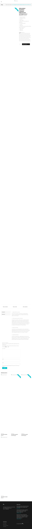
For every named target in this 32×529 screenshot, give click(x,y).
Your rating (3, 346)
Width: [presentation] (20, 29)
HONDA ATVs (22, 32)
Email (3, 362)
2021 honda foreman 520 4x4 (27, 35)
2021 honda (28, 33)
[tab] (6, 312)
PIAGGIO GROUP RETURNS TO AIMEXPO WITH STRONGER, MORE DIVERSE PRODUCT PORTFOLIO (22, 511)
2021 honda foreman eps (22, 36)
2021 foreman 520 (25, 33)
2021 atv (21, 33)
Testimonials (4, 526)
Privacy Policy (4, 523)
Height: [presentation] (21, 30)
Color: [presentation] (20, 24)
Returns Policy (4, 524)
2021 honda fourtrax (21, 38)
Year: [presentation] (20, 19)
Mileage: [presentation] (21, 25)
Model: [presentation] (20, 21)
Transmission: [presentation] (21, 26)
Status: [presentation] (21, 28)
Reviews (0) (3, 314)
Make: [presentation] (20, 20)
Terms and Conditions (5, 525)
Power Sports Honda (8, 4)
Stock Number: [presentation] (21, 18)
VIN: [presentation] (20, 23)
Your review (3, 348)
